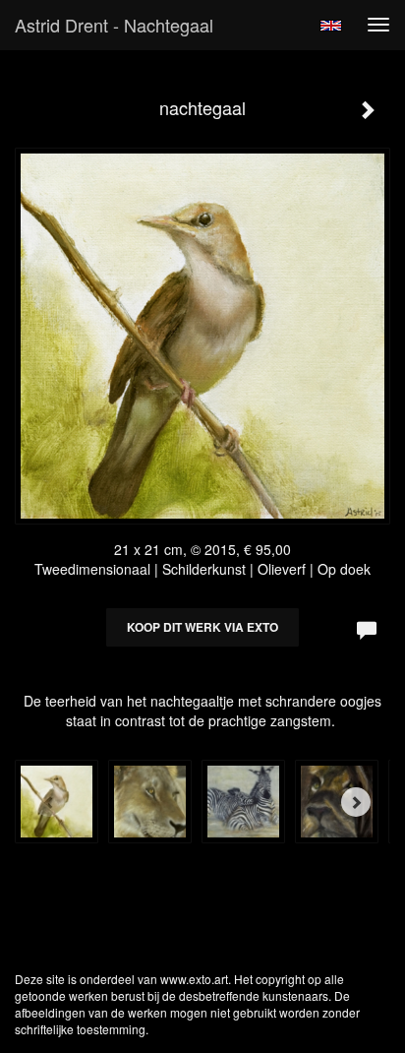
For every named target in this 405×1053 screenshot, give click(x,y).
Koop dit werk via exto (202, 627)
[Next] (356, 802)
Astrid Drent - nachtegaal (114, 24)
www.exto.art (194, 978)
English (330, 25)
